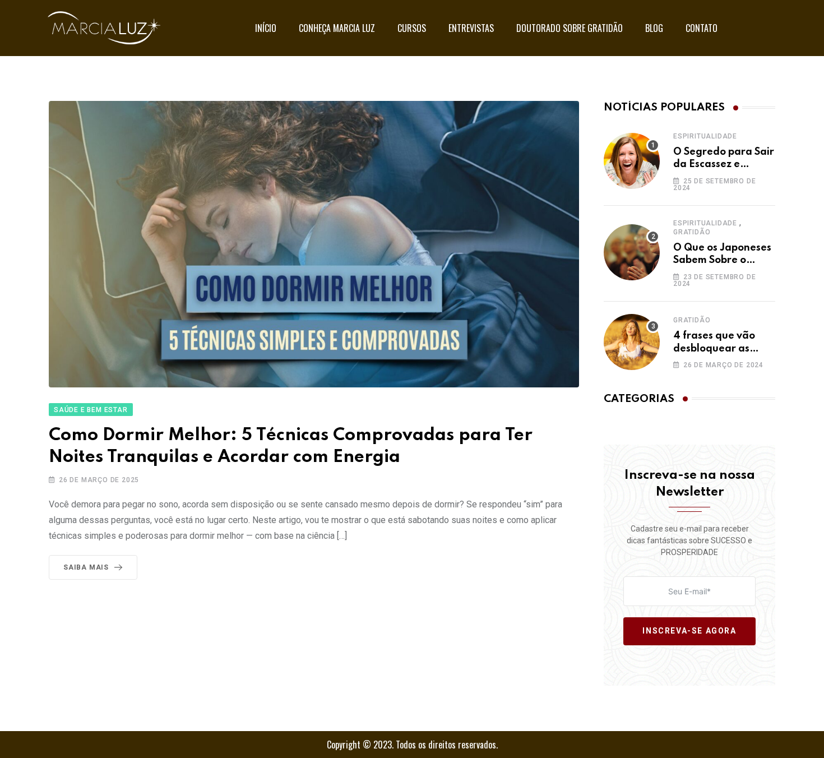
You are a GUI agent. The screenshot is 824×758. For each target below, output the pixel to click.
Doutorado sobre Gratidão (569, 28)
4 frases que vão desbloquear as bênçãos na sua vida (723, 348)
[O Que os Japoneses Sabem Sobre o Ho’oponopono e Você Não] (632, 252)
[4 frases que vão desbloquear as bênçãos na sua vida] (632, 342)
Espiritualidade (705, 136)
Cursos (411, 28)
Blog (654, 28)
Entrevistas (471, 28)
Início (265, 28)
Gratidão (691, 232)
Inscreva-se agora (689, 631)
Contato (701, 28)
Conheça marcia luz (337, 28)
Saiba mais (86, 567)
